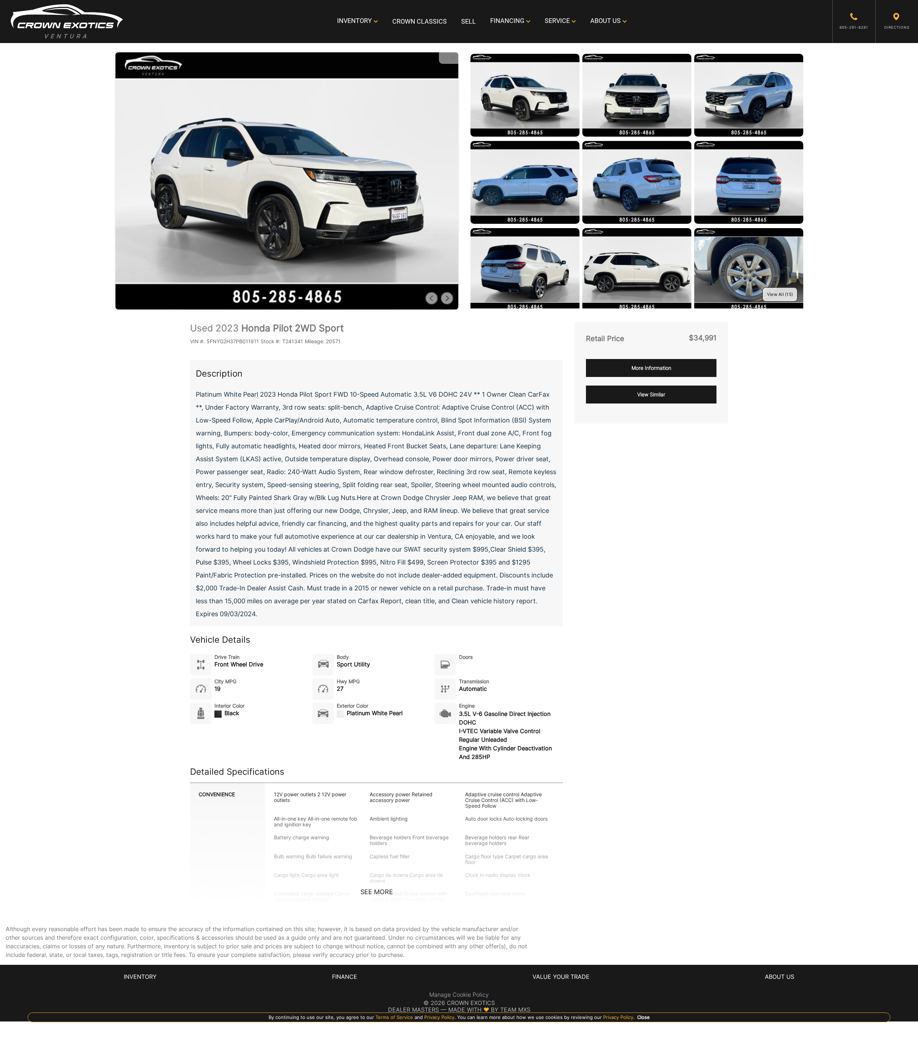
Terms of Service (394, 1017)
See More (376, 892)
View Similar (651, 394)
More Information (651, 368)
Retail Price (605, 339)
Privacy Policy (438, 1017)
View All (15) (780, 294)
